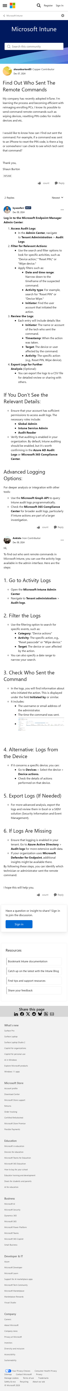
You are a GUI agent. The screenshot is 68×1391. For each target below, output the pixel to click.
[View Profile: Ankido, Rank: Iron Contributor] (7, 540)
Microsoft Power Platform (15, 1227)
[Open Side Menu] (5, 5)
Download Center (12, 1094)
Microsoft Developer (13, 1267)
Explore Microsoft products (16, 1065)
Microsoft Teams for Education (17, 1157)
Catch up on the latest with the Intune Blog (33, 971)
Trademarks (43, 1378)
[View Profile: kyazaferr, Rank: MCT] (7, 209)
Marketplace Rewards (14, 1296)
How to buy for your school (16, 1169)
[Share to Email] (52, 1014)
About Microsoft (11, 1325)
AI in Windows (10, 1059)
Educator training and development (19, 1175)
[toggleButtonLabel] (62, 15)
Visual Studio (10, 1302)
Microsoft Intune (14, 15)
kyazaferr (18, 208)
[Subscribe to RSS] (46, 1014)
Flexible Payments (12, 1129)
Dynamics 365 (10, 1215)
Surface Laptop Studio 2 (14, 1042)
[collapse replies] (34, 205)
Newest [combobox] (57, 198)
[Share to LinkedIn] (16, 1014)
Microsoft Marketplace (14, 1290)
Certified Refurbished (13, 1117)
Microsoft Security (12, 1209)
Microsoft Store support (14, 1100)
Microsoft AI (9, 1203)
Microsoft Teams (11, 1233)
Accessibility (9, 1354)
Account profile (11, 1088)
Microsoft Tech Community (16, 1285)
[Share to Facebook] (22, 1014)
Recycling (24, 1381)
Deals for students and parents (18, 1181)
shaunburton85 (23, 69)
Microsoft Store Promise (15, 1123)
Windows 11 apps (12, 1071)
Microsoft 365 (10, 1221)
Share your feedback (20, 990)
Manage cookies (11, 1378)
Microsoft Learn (11, 1273)
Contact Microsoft (24, 1374)
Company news (11, 1331)
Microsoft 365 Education (15, 1163)
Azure (6, 1261)
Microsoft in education (14, 1146)
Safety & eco (10, 1381)
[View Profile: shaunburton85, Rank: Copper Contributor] (7, 71)
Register (48, 5)
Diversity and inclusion (14, 1348)
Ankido (17, 538)
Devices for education (13, 1152)
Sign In (59, 5)
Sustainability (10, 1360)
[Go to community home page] (12, 5)
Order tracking (10, 1111)
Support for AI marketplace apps (18, 1279)
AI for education (11, 1187)
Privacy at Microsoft (13, 1336)
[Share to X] (28, 1014)
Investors (8, 1342)
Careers (7, 1319)
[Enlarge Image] (41, 724)
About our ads (39, 1381)
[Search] (39, 5)
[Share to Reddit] (34, 1014)
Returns (7, 1106)
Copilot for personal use (14, 1054)
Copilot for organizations (15, 1048)
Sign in (19, 924)
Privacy (39, 1374)
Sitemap (8, 1374)
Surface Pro (9, 1030)
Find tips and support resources (26, 980)
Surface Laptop (10, 1036)
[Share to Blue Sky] (40, 1014)
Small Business (10, 1244)
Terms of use (28, 1378)
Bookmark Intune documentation (27, 961)
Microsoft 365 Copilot (13, 1239)
